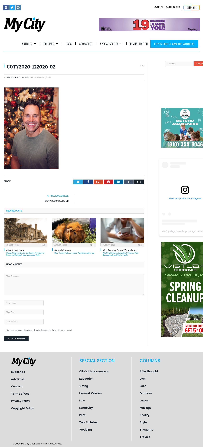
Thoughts (146, 429)
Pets (82, 415)
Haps (69, 44)
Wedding (85, 429)
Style (143, 422)
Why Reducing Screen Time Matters (120, 252)
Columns (49, 44)
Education (86, 379)
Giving (83, 386)
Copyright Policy (22, 408)
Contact (17, 386)
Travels (145, 437)
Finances (146, 393)
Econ (143, 386)
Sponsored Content (18, 77)
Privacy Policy (20, 401)
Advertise (18, 379)
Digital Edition (139, 44)
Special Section (109, 44)
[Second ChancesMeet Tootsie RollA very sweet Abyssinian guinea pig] (74, 232)
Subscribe (18, 372)
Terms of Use (20, 394)
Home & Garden (90, 393)
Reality (144, 415)
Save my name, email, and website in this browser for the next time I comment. (39, 330)
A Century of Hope (25, 252)
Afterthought (149, 371)
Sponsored (85, 44)
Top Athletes (88, 422)
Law (82, 400)
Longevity (86, 408)
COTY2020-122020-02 (57, 200)
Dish (143, 379)
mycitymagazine (191, 231)
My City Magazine (171, 231)
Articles (27, 44)
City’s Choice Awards (94, 371)
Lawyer (145, 400)
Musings (145, 408)
